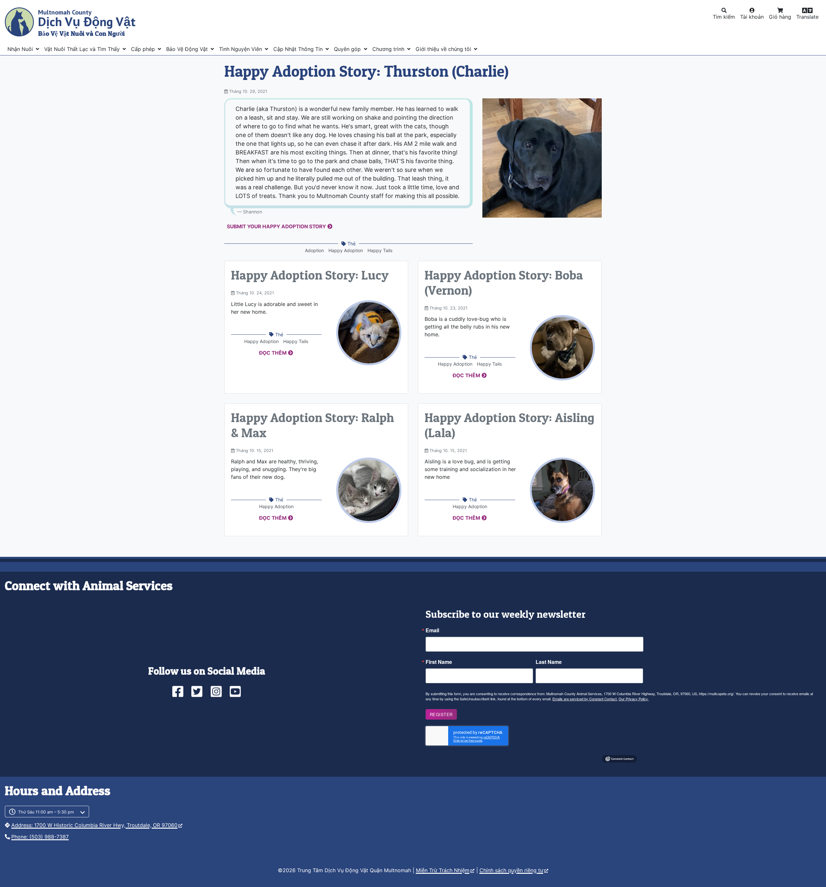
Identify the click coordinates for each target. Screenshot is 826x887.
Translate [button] (807, 17)
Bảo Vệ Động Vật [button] (187, 49)
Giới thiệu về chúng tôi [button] (444, 49)
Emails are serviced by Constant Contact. (585, 698)
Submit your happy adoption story (276, 226)
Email (432, 630)
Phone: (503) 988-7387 (40, 836)
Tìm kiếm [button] (724, 17)
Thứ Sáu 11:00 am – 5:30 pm (46, 812)
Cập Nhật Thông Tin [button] (298, 49)
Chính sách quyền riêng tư (511, 870)
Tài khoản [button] (752, 17)
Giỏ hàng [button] (780, 17)
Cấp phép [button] (143, 49)
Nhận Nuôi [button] (21, 49)
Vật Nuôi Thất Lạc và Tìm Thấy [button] (82, 49)
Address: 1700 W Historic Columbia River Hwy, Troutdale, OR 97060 (94, 825)
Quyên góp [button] (348, 49)
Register (441, 714)
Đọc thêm (273, 353)
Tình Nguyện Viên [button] (241, 49)
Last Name (549, 662)
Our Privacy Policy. (634, 698)
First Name (439, 662)
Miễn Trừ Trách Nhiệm (442, 870)
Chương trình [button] (389, 49)
